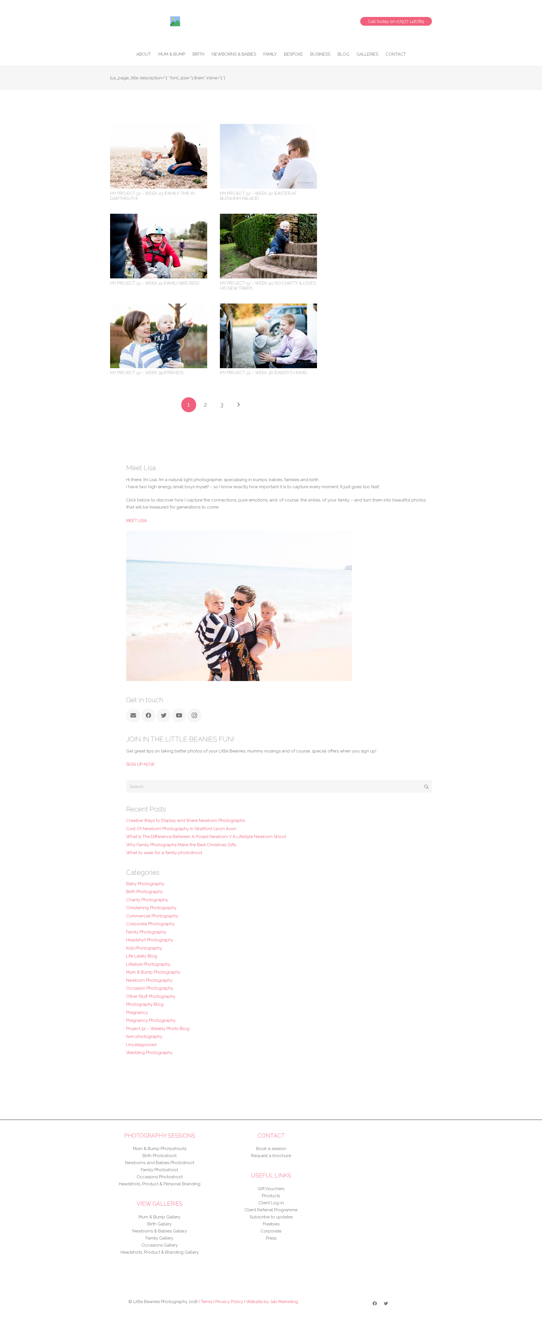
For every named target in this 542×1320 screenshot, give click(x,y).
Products (271, 1195)
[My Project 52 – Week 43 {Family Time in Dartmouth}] (158, 127)
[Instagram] (194, 715)
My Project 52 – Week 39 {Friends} (146, 372)
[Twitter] (164, 715)
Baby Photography (145, 883)
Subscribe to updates (271, 1216)
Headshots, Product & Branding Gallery (160, 1252)
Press (271, 1238)
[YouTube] (179, 715)
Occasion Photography (149, 988)
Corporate (271, 1231)
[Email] (133, 715)
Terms (206, 1301)
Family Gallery (159, 1238)
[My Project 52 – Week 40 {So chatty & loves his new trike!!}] (268, 217)
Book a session (271, 1148)
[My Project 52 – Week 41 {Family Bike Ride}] (158, 217)
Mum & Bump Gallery (159, 1216)
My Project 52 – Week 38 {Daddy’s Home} (263, 372)
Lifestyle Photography (148, 964)
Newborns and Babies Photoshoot (159, 1162)
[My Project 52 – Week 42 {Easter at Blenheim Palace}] (268, 127)
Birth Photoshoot (159, 1155)
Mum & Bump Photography (153, 972)
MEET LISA (136, 520)
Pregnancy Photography (151, 1020)
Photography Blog (144, 1004)
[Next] (238, 404)
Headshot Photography (149, 939)
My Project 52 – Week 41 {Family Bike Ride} (154, 283)
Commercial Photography (152, 915)
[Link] (175, 21)
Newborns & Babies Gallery (159, 1231)
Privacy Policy (229, 1301)
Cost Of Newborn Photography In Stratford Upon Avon (181, 828)
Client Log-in (271, 1202)
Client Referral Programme (271, 1209)
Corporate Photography (150, 923)
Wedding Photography (149, 1052)
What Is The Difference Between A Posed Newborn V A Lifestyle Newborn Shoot (206, 836)
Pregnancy (137, 1012)
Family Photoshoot (159, 1169)
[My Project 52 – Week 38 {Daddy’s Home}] (268, 306)
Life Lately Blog (141, 956)
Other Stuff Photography (150, 996)
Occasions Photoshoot (160, 1176)
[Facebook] (148, 715)
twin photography (144, 1036)
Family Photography (146, 932)
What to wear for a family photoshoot (164, 852)
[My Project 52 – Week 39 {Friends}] (158, 306)
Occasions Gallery (159, 1245)
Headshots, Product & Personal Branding (159, 1183)
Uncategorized (141, 1044)
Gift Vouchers (271, 1188)
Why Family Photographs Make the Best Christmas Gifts (181, 844)
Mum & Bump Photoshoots (159, 1148)
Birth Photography (144, 891)
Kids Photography (144, 948)
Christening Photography (151, 907)
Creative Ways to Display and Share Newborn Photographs (185, 820)
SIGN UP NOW (140, 764)
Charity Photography (147, 899)
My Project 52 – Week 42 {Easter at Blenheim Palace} (258, 196)
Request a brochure (271, 1155)
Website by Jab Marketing (272, 1301)
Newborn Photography (149, 980)
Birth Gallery (159, 1224)
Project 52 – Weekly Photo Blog (157, 1028)
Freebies (271, 1224)
